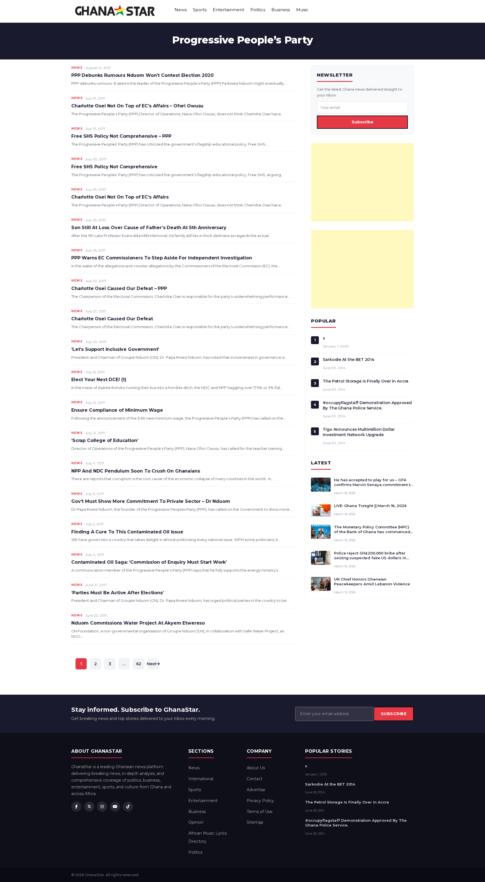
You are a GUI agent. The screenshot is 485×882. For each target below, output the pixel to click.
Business (280, 9)
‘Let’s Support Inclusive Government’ (115, 349)
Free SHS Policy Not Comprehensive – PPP (121, 136)
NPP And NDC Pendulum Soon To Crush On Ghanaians (135, 471)
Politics (257, 9)
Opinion (195, 822)
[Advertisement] (362, 182)
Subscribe (362, 122)
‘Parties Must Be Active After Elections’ (117, 592)
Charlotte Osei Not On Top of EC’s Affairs (119, 197)
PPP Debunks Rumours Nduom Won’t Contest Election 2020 (142, 75)
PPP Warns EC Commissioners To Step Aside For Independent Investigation (161, 258)
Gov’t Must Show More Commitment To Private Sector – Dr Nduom (150, 501)
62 (138, 663)
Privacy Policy (260, 800)
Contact (254, 778)
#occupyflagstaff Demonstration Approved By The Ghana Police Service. (367, 405)
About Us (256, 767)
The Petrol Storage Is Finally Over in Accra (365, 381)
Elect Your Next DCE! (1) (98, 379)
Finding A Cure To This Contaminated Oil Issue (127, 532)
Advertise (256, 789)
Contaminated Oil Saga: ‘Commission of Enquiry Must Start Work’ (149, 562)
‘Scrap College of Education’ (104, 440)
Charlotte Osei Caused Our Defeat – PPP (119, 288)
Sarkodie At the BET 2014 (348, 359)
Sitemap (255, 822)
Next (152, 663)
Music (302, 9)
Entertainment (228, 9)
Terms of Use (260, 811)
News (181, 9)
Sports (200, 9)
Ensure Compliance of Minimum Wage (117, 410)
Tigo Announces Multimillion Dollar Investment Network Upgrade (359, 432)
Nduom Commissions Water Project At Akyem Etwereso (138, 623)
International (200, 778)
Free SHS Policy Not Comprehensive (114, 166)
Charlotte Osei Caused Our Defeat (112, 318)
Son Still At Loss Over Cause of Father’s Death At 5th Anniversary (149, 227)
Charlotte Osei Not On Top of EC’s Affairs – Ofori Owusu (137, 106)
